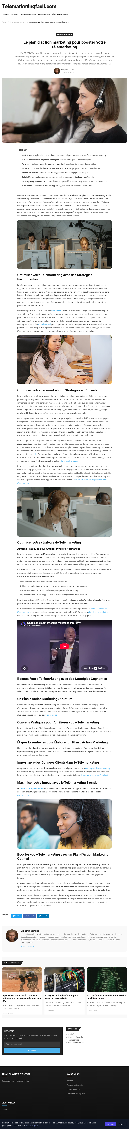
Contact (5, 1109)
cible (35, 454)
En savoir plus (32, 1125)
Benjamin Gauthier (30, 931)
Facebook (31, 916)
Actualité (14, 14)
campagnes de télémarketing (97, 768)
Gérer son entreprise (60, 14)
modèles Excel (44, 324)
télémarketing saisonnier (32, 788)
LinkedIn (44, 916)
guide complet (50, 715)
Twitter (17, 916)
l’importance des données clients (94, 775)
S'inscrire (32, 1050)
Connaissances (44, 14)
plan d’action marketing (98, 612)
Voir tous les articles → (29, 947)
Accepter (110, 1124)
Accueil (6, 14)
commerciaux (23, 795)
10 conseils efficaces (69, 461)
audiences (56, 310)
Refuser (122, 1124)
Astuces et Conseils (28, 14)
